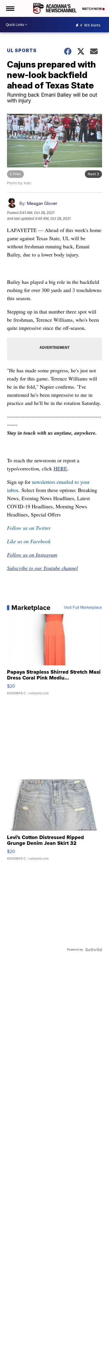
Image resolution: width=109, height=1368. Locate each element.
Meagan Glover (42, 203)
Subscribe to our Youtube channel (42, 567)
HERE (60, 468)
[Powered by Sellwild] (93, 950)
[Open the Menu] (9, 8)
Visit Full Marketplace (83, 608)
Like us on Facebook (29, 541)
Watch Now (92, 8)
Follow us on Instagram (32, 554)
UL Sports (22, 50)
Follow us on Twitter (29, 527)
